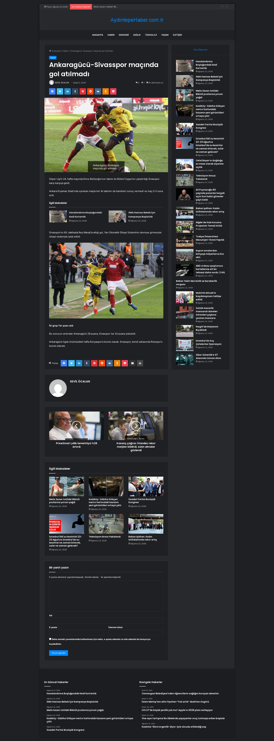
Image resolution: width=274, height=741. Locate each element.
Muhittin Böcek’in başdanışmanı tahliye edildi (208, 296)
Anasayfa (97, 35)
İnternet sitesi (115, 627)
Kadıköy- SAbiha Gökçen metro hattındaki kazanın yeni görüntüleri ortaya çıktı (105, 502)
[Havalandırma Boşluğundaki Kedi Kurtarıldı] (58, 216)
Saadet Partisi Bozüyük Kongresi (141, 501)
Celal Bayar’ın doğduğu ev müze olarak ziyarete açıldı (210, 164)
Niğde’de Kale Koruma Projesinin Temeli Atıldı (209, 224)
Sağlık (137, 35)
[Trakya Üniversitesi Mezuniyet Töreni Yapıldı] (184, 241)
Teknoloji (151, 35)
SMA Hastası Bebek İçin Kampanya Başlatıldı (209, 78)
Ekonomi (124, 35)
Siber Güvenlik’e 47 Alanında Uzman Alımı (208, 356)
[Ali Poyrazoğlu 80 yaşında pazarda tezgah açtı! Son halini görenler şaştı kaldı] (184, 194)
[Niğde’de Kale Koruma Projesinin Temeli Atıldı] (184, 227)
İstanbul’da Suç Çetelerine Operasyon (209, 342)
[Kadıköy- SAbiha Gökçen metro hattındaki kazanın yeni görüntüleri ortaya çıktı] (106, 486)
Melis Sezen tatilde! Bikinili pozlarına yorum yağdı (118, 6)
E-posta (54, 627)
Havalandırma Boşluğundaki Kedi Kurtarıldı (206, 65)
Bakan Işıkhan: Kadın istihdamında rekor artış (142, 538)
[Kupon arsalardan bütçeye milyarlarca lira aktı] (184, 255)
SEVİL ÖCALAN (62, 82)
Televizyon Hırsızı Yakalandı (105, 536)
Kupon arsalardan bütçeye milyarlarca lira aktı (210, 254)
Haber (111, 35)
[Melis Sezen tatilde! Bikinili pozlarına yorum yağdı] (66, 486)
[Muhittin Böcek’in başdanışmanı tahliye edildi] (184, 297)
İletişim (177, 35)
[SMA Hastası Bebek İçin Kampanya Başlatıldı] (117, 216)
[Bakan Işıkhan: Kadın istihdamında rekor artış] (145, 524)
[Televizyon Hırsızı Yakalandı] (106, 524)
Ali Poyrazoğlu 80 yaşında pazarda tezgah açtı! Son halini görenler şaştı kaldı (210, 194)
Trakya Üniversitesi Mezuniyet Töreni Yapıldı (210, 238)
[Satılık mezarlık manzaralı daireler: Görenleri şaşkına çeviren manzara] (184, 312)
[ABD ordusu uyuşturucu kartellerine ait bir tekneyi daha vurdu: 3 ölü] (184, 270)
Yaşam (165, 35)
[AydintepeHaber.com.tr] (137, 20)
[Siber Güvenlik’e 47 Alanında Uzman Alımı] (184, 359)
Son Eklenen (200, 49)
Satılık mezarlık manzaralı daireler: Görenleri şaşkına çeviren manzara (207, 313)
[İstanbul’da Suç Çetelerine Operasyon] (184, 345)
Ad (51, 615)
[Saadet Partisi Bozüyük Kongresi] (145, 486)
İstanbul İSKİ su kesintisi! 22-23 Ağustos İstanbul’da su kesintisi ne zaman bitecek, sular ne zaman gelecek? (65, 541)
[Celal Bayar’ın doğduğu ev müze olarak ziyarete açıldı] (184, 165)
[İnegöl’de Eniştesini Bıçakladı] (184, 331)
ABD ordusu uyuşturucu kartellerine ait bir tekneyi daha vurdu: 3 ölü (210, 269)
